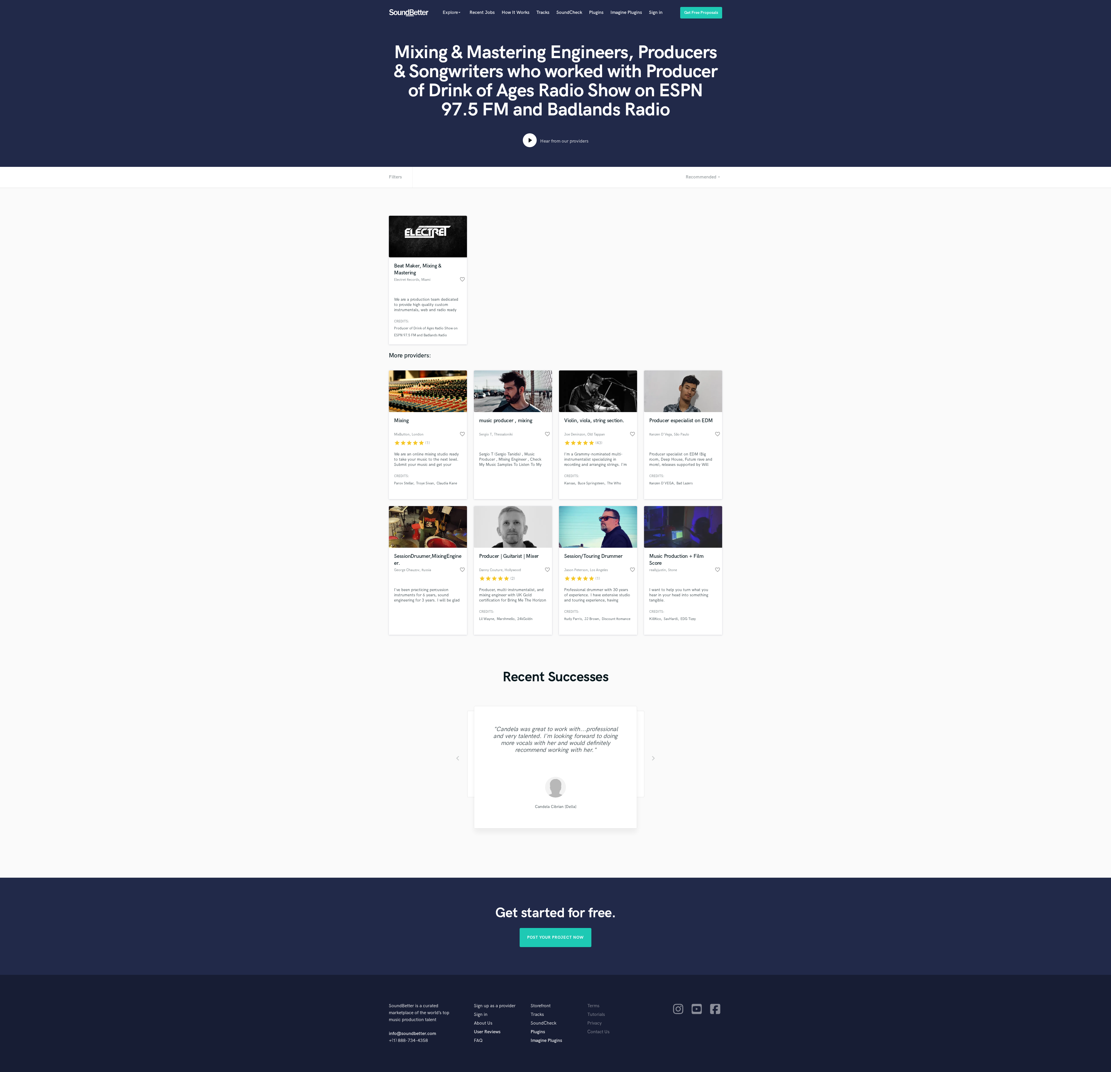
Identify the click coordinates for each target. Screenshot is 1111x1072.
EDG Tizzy (688, 619)
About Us (483, 1023)
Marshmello (506, 619)
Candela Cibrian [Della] (555, 806)
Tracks (542, 12)
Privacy (594, 1023)
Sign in (656, 12)
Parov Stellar (403, 483)
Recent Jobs (482, 12)
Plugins (596, 12)
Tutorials (596, 1014)
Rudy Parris (573, 619)
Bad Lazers (684, 483)
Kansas (569, 483)
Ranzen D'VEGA (661, 483)
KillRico (655, 619)
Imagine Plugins (626, 12)
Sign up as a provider (495, 1006)
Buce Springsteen (591, 483)
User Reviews (487, 1032)
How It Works (515, 12)
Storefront (541, 1006)
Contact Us (598, 1032)
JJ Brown (591, 619)
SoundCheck (569, 12)
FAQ (478, 1040)
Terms (593, 1006)
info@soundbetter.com (412, 1033)
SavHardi (671, 619)
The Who (614, 483)
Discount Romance (616, 619)
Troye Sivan (425, 483)
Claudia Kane (447, 483)
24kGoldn (525, 619)
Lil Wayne (486, 619)
